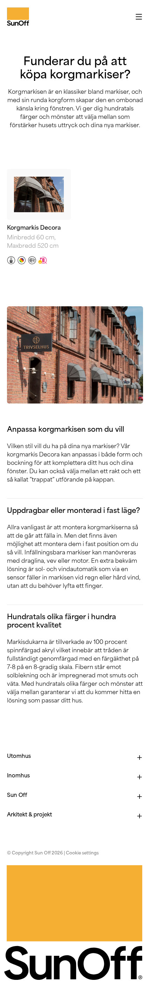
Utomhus (19, 756)
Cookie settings (82, 853)
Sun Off (17, 795)
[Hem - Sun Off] (9, 17)
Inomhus (18, 776)
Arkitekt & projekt (29, 815)
